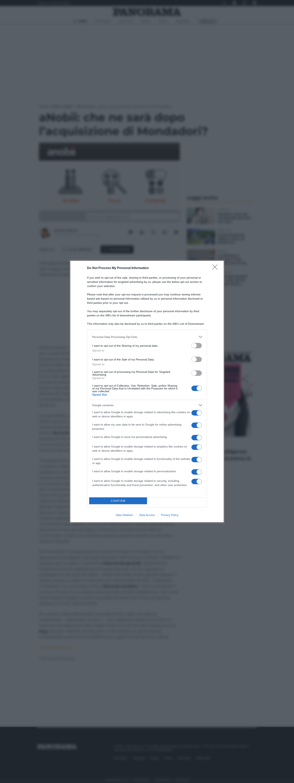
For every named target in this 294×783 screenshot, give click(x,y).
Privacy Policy (169, 515)
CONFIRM (118, 500)
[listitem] (147, 337)
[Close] (216, 268)
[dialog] (147, 391)
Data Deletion (124, 515)
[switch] (196, 345)
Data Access (147, 515)
